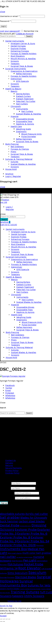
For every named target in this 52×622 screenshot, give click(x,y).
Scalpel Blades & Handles (28, 114)
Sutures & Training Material (18, 159)
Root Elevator (29, 568)
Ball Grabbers (17, 146)
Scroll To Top (6, 605)
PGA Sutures (15, 564)
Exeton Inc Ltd (14, 601)
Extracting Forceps (20, 51)
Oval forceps (17, 561)
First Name (5, 483)
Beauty (14, 91)
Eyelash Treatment (24, 99)
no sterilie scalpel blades (24, 557)
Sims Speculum (17, 572)
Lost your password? (10, 31)
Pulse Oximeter (28, 136)
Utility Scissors (34, 596)
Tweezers (15, 63)
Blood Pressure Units (31, 134)
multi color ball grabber (36, 553)
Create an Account (24, 33)
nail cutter (8, 556)
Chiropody (16, 106)
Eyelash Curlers (23, 96)
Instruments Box (13, 549)
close (2, 11)
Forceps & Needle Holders (23, 53)
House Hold (11, 169)
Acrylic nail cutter (36, 513)
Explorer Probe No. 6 (32, 533)
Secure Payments (13, 468)
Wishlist (9, 174)
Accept (3, 615)
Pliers (13, 151)
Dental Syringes (18, 46)
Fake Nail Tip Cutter (25, 101)
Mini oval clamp (15, 553)
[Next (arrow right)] (4, 621)
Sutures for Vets (38, 585)
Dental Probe (9, 525)
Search (29, 36)
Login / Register (13, 176)
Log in (3, 26)
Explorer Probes (18, 48)
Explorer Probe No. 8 (15, 537)
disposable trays (25, 526)
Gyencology (16, 78)
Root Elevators (18, 56)
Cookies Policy (12, 473)
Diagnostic (21, 131)
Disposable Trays (24, 121)
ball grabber (10, 517)
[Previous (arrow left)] (1, 621)
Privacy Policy (11, 470)
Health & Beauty (13, 88)
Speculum (37, 572)
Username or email (10, 16)
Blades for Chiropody (33, 517)
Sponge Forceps (7, 577)
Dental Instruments (14, 41)
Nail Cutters (22, 104)
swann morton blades (10, 589)
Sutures (14, 161)
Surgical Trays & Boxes (22, 66)
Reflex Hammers (24, 73)
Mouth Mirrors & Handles (23, 58)
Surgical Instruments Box (16, 583)
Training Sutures (25, 592)
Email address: (7, 498)
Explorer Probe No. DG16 (18, 545)
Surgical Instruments (15, 68)
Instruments (22, 109)
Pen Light (29, 560)
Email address (7, 493)
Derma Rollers (23, 93)
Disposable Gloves (25, 119)
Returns (9, 465)
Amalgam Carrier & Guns (23, 43)
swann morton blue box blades (30, 589)
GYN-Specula (22, 81)
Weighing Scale (23, 129)
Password (5, 21)
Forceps (40, 545)
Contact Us (10, 460)
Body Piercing (12, 144)
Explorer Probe (26, 529)
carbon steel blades (32, 521)
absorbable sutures (12, 513)
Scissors (15, 61)
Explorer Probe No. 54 (33, 541)
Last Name (5, 488)
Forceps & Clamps (20, 149)
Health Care (16, 126)
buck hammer (9, 521)
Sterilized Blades (25, 577)
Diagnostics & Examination (24, 71)
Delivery (9, 463)
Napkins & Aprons (25, 124)
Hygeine (14, 116)
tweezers (17, 596)
